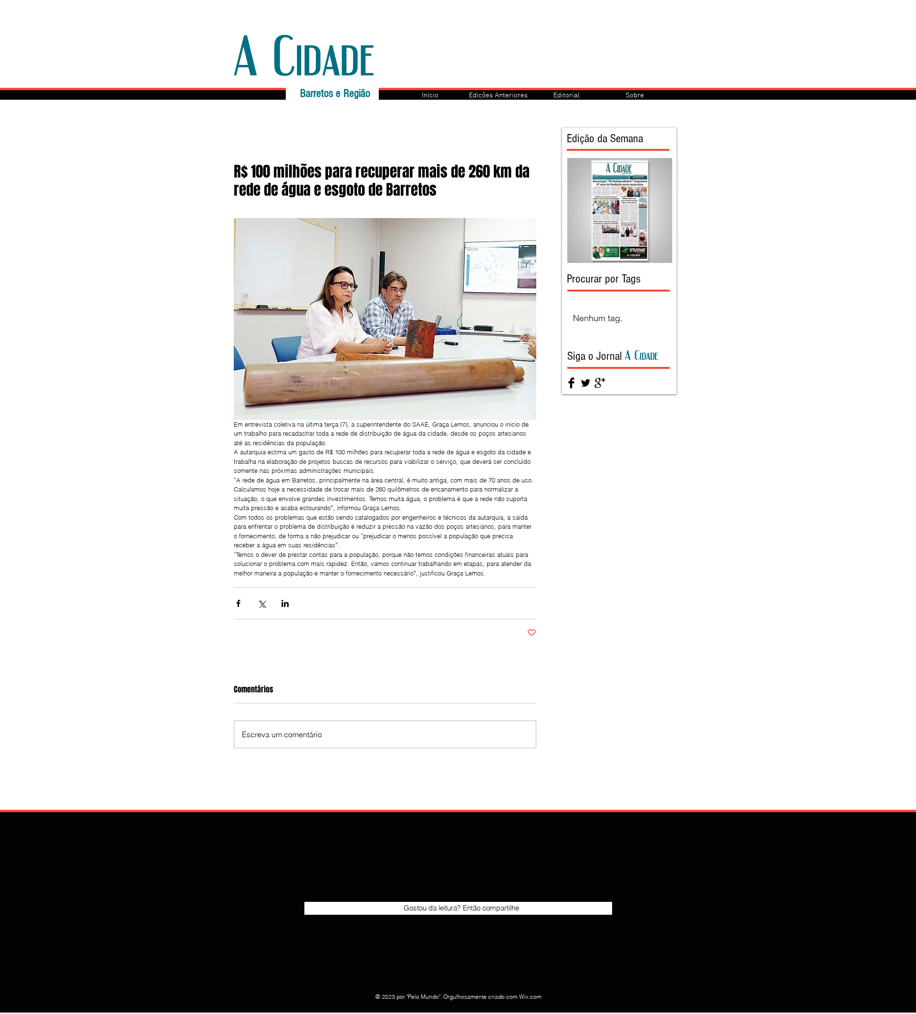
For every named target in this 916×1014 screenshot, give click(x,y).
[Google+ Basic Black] (599, 382)
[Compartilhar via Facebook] (238, 603)
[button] (498, 95)
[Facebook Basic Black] (571, 382)
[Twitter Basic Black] (585, 382)
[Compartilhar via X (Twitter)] (261, 603)
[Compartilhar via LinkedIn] (285, 603)
